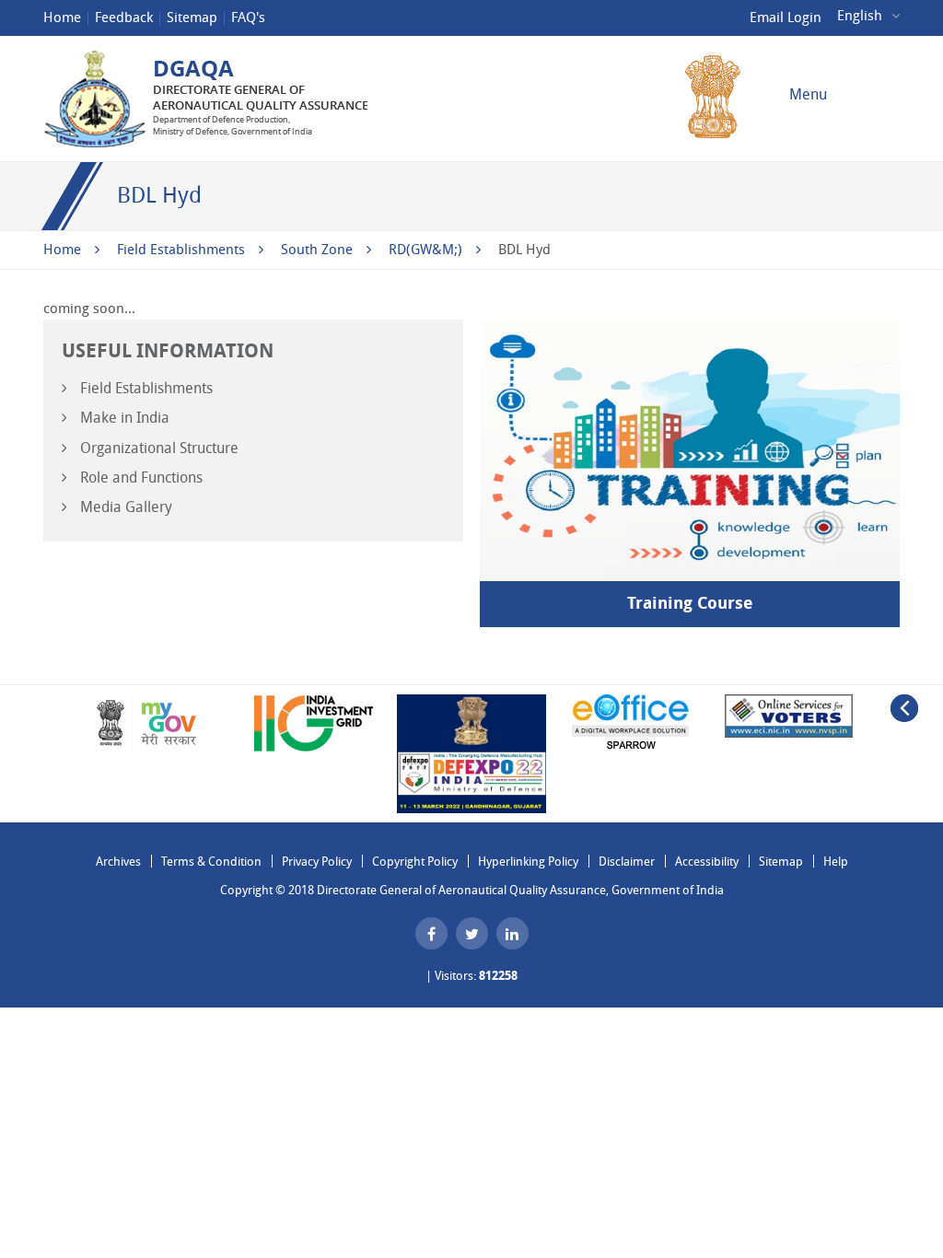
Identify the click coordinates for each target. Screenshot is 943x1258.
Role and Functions (139, 477)
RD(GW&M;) (425, 249)
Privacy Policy (317, 861)
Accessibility (707, 861)
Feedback (124, 17)
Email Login (785, 17)
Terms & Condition (211, 861)
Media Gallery (124, 507)
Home (62, 17)
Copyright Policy (415, 861)
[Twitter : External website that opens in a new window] (472, 933)
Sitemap (192, 17)
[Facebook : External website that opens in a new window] (431, 933)
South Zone (317, 249)
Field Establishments (181, 249)
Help (835, 861)
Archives (118, 861)
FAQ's (248, 17)
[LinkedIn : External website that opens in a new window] (512, 933)
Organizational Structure (157, 448)
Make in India (122, 417)
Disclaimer (627, 861)
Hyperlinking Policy (528, 861)
